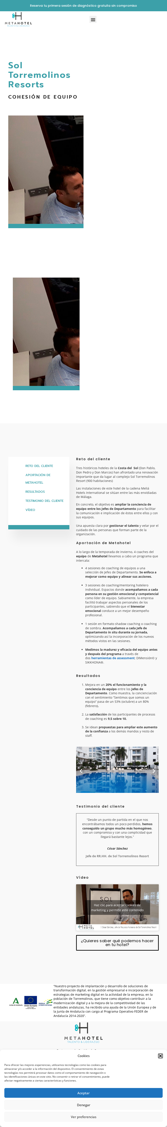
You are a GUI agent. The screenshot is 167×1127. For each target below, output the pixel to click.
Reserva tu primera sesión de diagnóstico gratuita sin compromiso (83, 5)
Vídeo (30, 510)
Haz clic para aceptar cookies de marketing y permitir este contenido (117, 907)
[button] (160, 1056)
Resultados (35, 492)
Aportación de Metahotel (37, 479)
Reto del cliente (39, 466)
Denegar (83, 1105)
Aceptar (83, 1093)
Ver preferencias (83, 1117)
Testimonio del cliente (44, 501)
